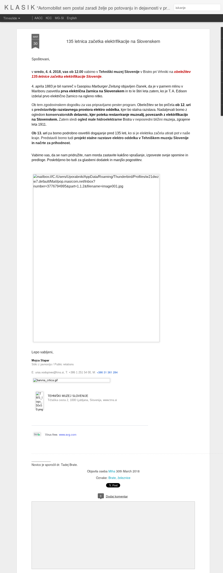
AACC (38, 18)
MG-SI (59, 18)
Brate (112, 477)
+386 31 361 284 (107, 372)
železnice (124, 477)
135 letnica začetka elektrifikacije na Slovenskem (113, 41)
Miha (111, 471)
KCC (49, 18)
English (72, 18)
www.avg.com (67, 434)
